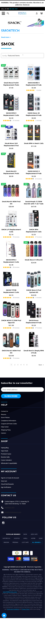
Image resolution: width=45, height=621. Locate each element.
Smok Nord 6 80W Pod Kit (11, 203)
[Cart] (41, 13)
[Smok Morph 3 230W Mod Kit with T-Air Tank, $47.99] (34, 190)
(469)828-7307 (10, 507)
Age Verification (6, 487)
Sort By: (4, 56)
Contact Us (4, 411)
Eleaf (40, 538)
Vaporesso (6, 538)
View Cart (4, 481)
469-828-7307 (13, 9)
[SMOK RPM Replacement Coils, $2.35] (34, 218)
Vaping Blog (5, 448)
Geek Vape (34, 534)
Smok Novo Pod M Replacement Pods (11, 84)
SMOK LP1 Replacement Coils (11, 231)
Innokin (6, 542)
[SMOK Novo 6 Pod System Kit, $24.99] (34, 279)
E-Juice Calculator (6, 460)
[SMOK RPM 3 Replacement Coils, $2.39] (11, 102)
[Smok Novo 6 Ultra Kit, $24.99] (34, 248)
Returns (3, 414)
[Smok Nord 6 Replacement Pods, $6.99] (11, 160)
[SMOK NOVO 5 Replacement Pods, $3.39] (34, 160)
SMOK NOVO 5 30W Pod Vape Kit (11, 321)
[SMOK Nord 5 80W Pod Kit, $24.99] (11, 339)
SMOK (25, 534)
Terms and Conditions (13, 609)
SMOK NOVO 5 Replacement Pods (33, 172)
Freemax (15, 542)
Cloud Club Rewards (7, 484)
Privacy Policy (26, 609)
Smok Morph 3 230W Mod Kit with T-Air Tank (33, 203)
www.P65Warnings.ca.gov (10, 592)
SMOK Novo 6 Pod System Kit (33, 291)
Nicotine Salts (5, 457)
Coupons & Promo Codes (9, 424)
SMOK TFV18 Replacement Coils (11, 291)
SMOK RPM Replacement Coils (33, 231)
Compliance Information (8, 421)
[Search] (8, 13)
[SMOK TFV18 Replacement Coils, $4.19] (11, 279)
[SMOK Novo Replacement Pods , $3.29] (34, 309)
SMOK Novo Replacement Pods (33, 321)
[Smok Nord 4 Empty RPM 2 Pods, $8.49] (34, 339)
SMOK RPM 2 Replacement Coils (11, 261)
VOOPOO (17, 538)
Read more (5, 37)
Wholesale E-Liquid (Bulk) (9, 463)
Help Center (5, 427)
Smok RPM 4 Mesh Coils (33, 143)
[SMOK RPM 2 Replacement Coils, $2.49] (11, 248)
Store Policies (5, 417)
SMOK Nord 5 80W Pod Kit (11, 352)
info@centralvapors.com (13, 512)
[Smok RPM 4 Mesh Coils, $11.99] (34, 132)
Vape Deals (4, 451)
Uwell (25, 538)
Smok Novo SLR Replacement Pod (11, 144)
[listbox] (16, 55)
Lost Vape (25, 542)
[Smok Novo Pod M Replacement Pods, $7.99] (11, 71)
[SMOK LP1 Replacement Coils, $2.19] (11, 218)
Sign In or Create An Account (10, 478)
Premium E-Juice (6, 454)
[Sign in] (36, 13)
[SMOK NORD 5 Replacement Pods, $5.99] (34, 71)
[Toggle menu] (3, 13)
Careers (3, 433)
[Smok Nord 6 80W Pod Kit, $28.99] (11, 190)
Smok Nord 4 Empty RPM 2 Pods (34, 352)
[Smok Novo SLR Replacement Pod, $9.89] (11, 132)
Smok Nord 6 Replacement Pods (11, 172)
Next (40, 365)
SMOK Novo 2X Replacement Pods (33, 114)
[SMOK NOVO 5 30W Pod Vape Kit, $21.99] (11, 309)
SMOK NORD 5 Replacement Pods (33, 84)
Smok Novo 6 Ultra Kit (34, 260)
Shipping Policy (6, 430)
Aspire (33, 538)
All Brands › (36, 542)
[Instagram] (3, 523)
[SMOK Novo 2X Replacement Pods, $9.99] (34, 102)
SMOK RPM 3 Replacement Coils (11, 114)
